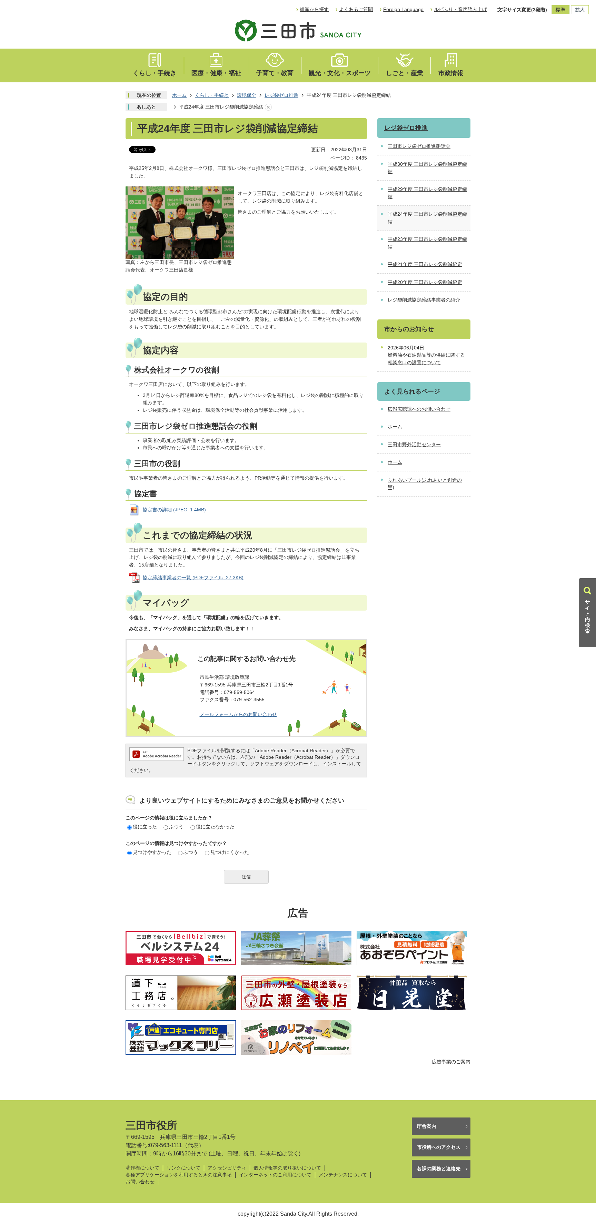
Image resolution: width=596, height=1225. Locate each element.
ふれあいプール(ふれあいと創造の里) (425, 483)
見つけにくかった (229, 852)
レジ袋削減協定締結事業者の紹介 (424, 300)
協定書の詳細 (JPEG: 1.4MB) (174, 509)
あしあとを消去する (268, 107)
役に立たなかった (215, 826)
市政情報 (450, 73)
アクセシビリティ (227, 1168)
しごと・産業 (404, 73)
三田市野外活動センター (414, 444)
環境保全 (246, 95)
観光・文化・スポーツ (340, 73)
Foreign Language (403, 9)
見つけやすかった (152, 852)
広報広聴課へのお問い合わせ (419, 409)
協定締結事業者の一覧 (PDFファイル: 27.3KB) (193, 577)
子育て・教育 (275, 73)
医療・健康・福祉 (216, 73)
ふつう (176, 826)
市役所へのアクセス (438, 1147)
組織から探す (314, 9)
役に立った (145, 826)
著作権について (142, 1168)
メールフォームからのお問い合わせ (238, 714)
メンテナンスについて (343, 1174)
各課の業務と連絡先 (438, 1168)
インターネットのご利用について (275, 1174)
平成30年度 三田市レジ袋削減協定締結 (427, 167)
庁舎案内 (426, 1126)
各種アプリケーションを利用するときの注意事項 (179, 1174)
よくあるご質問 (356, 9)
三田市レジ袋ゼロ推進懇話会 (419, 146)
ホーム (179, 95)
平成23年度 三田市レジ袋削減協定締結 (427, 242)
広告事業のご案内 (451, 1061)
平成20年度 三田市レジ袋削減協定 (425, 282)
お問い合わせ (140, 1181)
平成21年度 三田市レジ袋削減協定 (425, 264)
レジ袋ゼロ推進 (281, 95)
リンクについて (183, 1168)
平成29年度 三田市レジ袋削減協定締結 (427, 193)
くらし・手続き (154, 73)
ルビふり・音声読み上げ (460, 9)
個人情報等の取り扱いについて (287, 1168)
